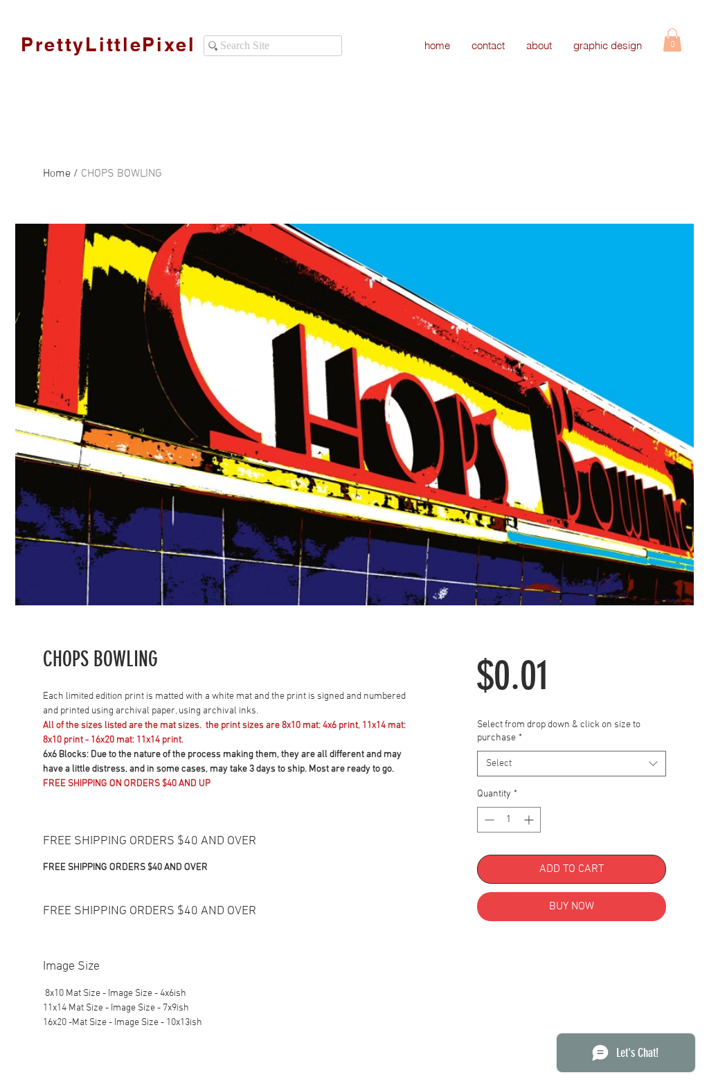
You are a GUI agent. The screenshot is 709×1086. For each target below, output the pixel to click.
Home (57, 174)
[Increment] (530, 820)
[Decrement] (487, 820)
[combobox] (571, 764)
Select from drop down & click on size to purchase (558, 732)
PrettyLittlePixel (108, 44)
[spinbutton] (508, 820)
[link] (672, 39)
